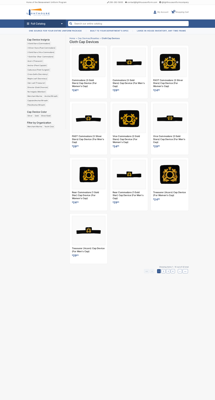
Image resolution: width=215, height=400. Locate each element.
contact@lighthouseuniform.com (142, 2)
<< (147, 271)
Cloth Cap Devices (111, 38)
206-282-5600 (116, 2)
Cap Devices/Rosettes (88, 38)
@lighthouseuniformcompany (175, 2)
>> (185, 271)
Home (72, 38)
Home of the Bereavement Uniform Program (46, 2)
